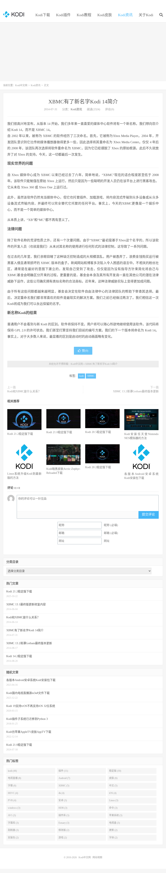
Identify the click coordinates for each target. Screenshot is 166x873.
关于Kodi (146, 15)
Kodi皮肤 (104, 15)
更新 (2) (113, 830)
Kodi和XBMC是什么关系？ (24, 391)
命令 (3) (113, 807)
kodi (81, 375)
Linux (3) (113, 800)
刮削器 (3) (13, 830)
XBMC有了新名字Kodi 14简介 (83, 102)
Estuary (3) (64, 822)
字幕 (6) (12, 785)
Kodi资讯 (125, 15)
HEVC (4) (13, 793)
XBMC (91, 375)
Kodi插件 (63, 15)
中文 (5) (113, 785)
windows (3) (14, 807)
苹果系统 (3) (115, 815)
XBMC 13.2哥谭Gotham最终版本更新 (136, 391)
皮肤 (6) (113, 778)
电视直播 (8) (14, 778)
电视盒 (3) (114, 822)
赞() (85, 350)
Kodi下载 (42, 15)
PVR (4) (12, 800)
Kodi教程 (84, 15)
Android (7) (64, 778)
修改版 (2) (64, 830)
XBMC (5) (64, 785)
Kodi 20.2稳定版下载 (98, 467)
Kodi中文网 (13, 14)
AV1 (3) (12, 815)
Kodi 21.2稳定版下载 (20, 433)
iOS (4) (112, 793)
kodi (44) (12, 770)
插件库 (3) (64, 815)
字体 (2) (113, 837)
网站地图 (97, 857)
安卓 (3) (63, 800)
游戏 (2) (63, 837)
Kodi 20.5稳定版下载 (98, 432)
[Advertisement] (83, 53)
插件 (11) (63, 770)
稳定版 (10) (115, 770)
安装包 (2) (13, 837)
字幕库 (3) (13, 822)
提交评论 (148, 514)
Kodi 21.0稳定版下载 (59, 432)
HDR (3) (63, 807)
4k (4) (61, 793)
